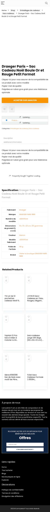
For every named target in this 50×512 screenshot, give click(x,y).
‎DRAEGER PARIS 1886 (27, 214)
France (14, 120)
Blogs (4, 473)
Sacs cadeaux (8, 13)
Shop (13, 10)
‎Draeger (22, 210)
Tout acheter (7, 470)
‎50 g (21, 246)
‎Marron (22, 235)
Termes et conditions (10, 493)
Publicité (5, 480)
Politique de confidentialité (12, 490)
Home (4, 10)
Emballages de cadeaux (30, 10)
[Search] (46, 3)
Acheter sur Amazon (25, 100)
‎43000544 (23, 219)
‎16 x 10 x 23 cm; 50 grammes (31, 226)
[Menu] (3, 3)
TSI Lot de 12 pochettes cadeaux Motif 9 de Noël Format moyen (12, 301)
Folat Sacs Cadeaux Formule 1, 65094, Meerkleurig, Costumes (35, 379)
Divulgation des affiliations (12, 496)
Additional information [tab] (13, 142)
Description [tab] (8, 138)
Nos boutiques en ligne (11, 477)
